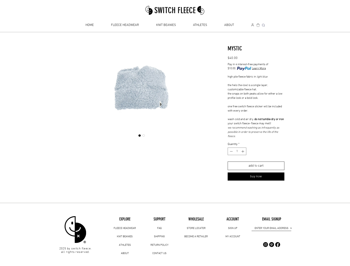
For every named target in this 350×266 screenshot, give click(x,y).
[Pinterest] (271, 244)
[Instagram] (265, 244)
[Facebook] (277, 244)
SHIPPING (159, 236)
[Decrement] (230, 151)
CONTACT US (159, 253)
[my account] (253, 25)
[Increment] (243, 151)
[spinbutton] (237, 151)
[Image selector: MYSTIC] (140, 135)
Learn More (259, 68)
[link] (258, 25)
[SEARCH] (263, 25)
